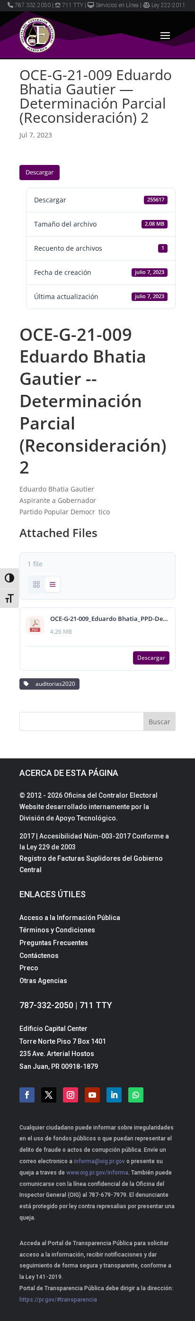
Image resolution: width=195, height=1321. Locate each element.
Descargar (39, 172)
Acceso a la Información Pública (69, 917)
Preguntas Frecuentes (53, 943)
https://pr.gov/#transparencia (58, 1299)
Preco (28, 968)
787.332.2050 (33, 5)
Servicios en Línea (117, 5)
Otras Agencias (43, 980)
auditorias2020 (54, 684)
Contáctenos (39, 955)
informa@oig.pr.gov (99, 1161)
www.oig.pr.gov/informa (96, 1172)
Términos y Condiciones (57, 930)
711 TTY (72, 5)
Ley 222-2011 (168, 5)
